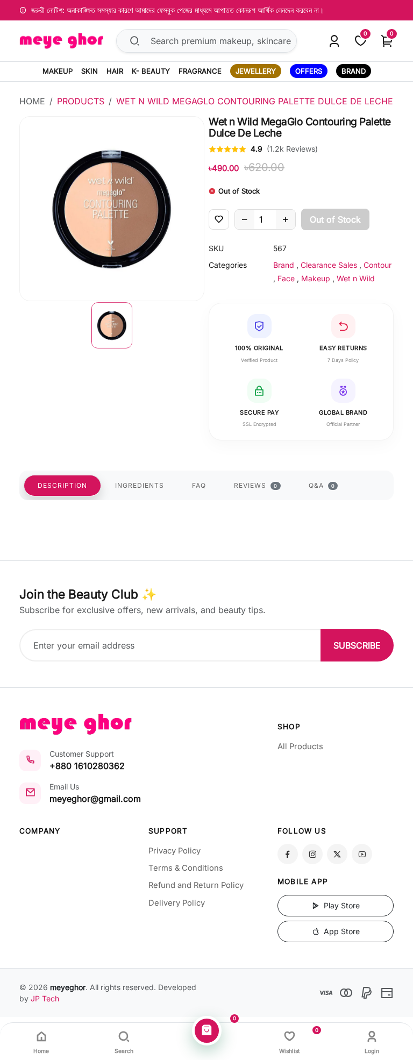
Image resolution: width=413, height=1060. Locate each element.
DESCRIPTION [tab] (62, 485)
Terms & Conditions (185, 868)
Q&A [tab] (322, 485)
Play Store (341, 905)
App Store (341, 931)
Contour (377, 264)
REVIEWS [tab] (255, 485)
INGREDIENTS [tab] (139, 485)
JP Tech (45, 998)
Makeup (315, 278)
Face (286, 278)
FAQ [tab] (199, 485)
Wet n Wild (356, 278)
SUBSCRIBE (357, 645)
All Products (300, 746)
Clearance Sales (329, 264)
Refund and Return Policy (196, 885)
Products (80, 101)
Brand (283, 264)
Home (32, 101)
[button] (111, 325)
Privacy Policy (174, 851)
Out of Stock (335, 219)
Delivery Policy (176, 903)
